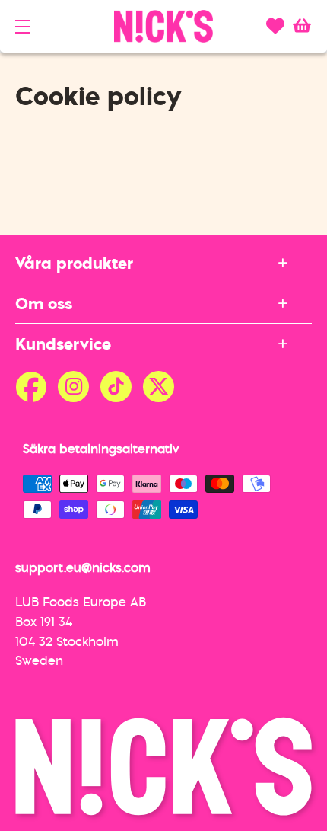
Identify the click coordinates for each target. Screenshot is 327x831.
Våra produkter (74, 262)
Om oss (43, 303)
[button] (22, 26)
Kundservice (63, 343)
